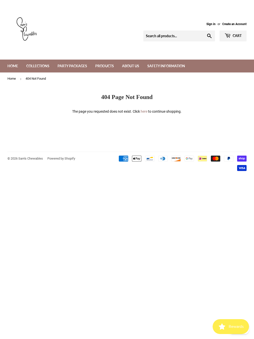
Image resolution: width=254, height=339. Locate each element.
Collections (37, 66)
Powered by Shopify (61, 158)
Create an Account (234, 24)
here (144, 111)
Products (104, 66)
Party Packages (72, 66)
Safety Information (166, 66)
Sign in (211, 24)
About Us (130, 66)
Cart (237, 36)
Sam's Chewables (30, 158)
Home (12, 66)
